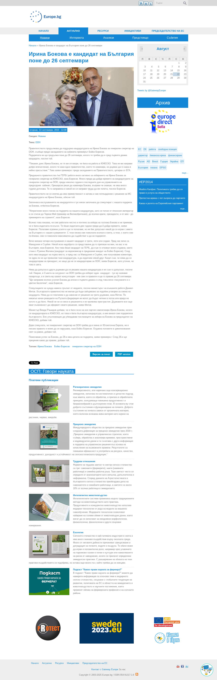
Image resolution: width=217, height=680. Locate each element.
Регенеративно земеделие (87, 387)
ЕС (139, 149)
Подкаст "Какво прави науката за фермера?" (97, 569)
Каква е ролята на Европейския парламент (161, 203)
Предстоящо (140, 37)
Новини (45, 37)
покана (153, 167)
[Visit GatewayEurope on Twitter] (186, 666)
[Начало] (81, 16)
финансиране (175, 155)
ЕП (182, 161)
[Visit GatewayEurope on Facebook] (182, 666)
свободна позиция (167, 149)
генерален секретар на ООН (86, 346)
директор (142, 155)
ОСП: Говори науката (52, 371)
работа (152, 149)
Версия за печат (101, 354)
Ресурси (103, 30)
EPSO (163, 167)
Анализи (108, 37)
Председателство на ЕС (168, 30)
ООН (37, 142)
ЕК (145, 149)
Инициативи (132, 30)
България (143, 167)
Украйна (174, 161)
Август (163, 49)
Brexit (155, 161)
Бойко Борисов (62, 346)
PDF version (124, 354)
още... (185, 173)
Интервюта (77, 37)
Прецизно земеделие (84, 424)
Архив (163, 102)
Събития (172, 37)
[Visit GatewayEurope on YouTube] (178, 666)
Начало (44, 30)
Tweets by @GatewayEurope (151, 90)
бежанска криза (158, 155)
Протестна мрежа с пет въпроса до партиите (162, 198)
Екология (78, 532)
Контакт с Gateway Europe (104, 669)
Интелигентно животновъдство (90, 495)
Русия (141, 161)
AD (148, 161)
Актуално (73, 30)
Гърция (164, 161)
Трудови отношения (84, 461)
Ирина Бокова (44, 346)
